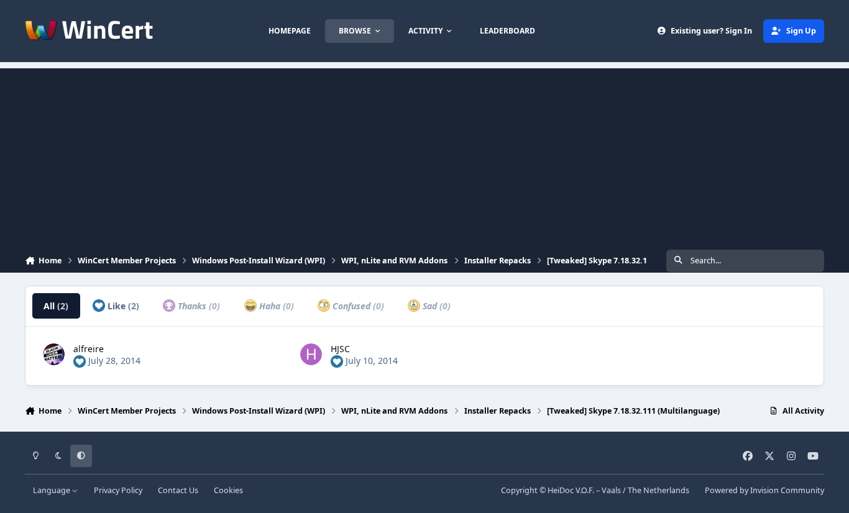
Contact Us (178, 490)
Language (52, 490)
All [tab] (56, 306)
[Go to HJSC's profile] (311, 354)
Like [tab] (122, 306)
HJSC (340, 349)
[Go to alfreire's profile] (54, 354)
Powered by (764, 490)
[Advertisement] (424, 155)
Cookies (228, 490)
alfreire (88, 349)
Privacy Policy (118, 490)
